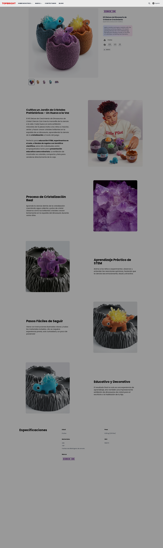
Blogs (61, 3)
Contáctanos (50, 3)
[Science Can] (110, 11)
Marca (37, 3)
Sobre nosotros (24, 3)
